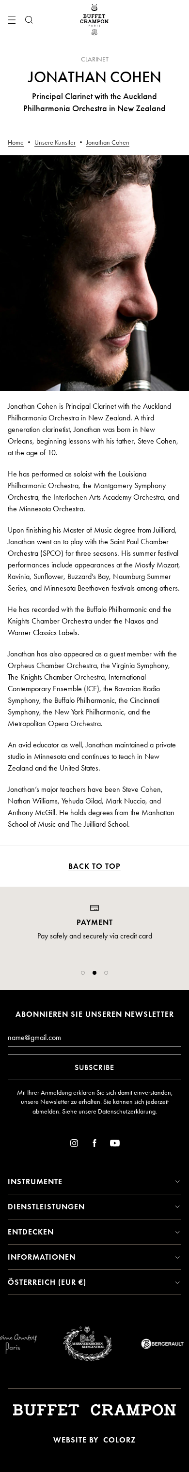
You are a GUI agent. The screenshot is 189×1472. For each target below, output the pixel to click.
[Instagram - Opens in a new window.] (74, 1145)
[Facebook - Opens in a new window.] (94, 1145)
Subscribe (94, 1067)
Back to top (94, 866)
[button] (83, 973)
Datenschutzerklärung (127, 1111)
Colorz (119, 1439)
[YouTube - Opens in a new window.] (115, 1145)
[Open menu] (12, 20)
